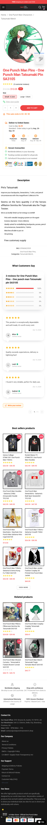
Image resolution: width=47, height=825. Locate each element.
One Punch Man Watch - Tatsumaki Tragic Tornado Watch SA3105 (34, 662)
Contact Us (6, 776)
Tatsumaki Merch (8, 19)
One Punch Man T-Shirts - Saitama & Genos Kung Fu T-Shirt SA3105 (12, 570)
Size (4, 93)
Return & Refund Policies (11, 772)
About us (5, 741)
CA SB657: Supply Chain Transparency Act (17, 755)
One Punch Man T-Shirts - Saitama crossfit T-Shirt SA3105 (34, 532)
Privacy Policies (7, 748)
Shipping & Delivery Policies (12, 766)
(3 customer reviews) (21, 84)
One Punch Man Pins (28, 252)
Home (3, 15)
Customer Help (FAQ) (9, 779)
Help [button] (42, 822)
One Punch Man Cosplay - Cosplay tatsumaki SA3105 (34, 626)
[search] (39, 7)
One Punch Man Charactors (20, 15)
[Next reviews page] (42, 412)
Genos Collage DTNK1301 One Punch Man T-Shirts (11, 457)
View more (23, 587)
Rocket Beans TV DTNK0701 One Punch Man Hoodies (33, 457)
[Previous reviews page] (30, 412)
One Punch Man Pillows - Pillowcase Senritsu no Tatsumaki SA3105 (12, 626)
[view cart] (43, 7)
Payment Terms (7, 769)
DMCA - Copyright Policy (11, 751)
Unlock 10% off (5, 814)
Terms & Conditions (9, 745)
